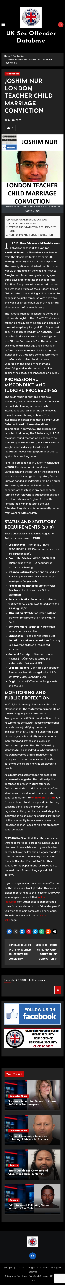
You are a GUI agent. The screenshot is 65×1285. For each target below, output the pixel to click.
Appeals (14, 1200)
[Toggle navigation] (3, 25)
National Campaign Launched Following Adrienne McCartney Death (28, 1139)
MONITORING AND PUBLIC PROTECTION (31, 235)
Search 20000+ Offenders (24, 980)
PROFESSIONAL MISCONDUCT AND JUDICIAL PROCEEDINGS (27, 221)
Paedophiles (12, 73)
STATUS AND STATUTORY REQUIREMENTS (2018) (33, 229)
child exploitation (43, 797)
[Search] (58, 990)
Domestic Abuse (18, 1096)
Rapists (14, 1165)
